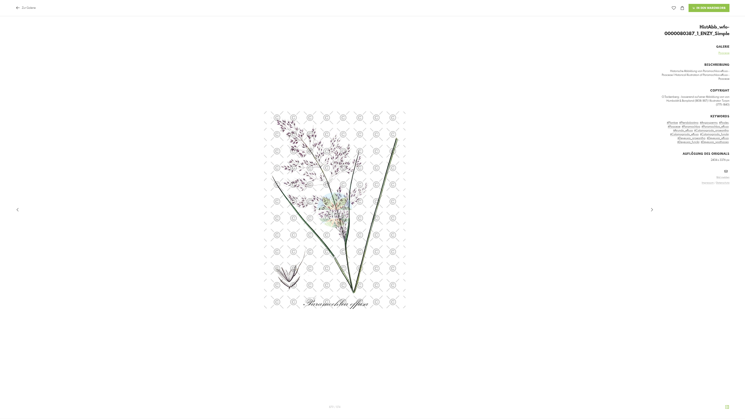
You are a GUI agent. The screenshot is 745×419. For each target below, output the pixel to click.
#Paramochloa (691, 126)
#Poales (724, 122)
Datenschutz (722, 183)
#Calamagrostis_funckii (714, 134)
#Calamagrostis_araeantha (711, 130)
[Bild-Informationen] (727, 407)
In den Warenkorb (711, 8)
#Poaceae (674, 126)
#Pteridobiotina (688, 122)
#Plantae (672, 122)
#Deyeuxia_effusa (718, 138)
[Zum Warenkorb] (682, 8)
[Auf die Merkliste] (673, 8)
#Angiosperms (709, 122)
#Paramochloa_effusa (715, 126)
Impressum (708, 183)
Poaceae (723, 53)
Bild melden (722, 177)
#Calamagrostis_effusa (684, 134)
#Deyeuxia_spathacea (715, 142)
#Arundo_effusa (683, 130)
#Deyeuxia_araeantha (691, 138)
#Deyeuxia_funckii (688, 142)
